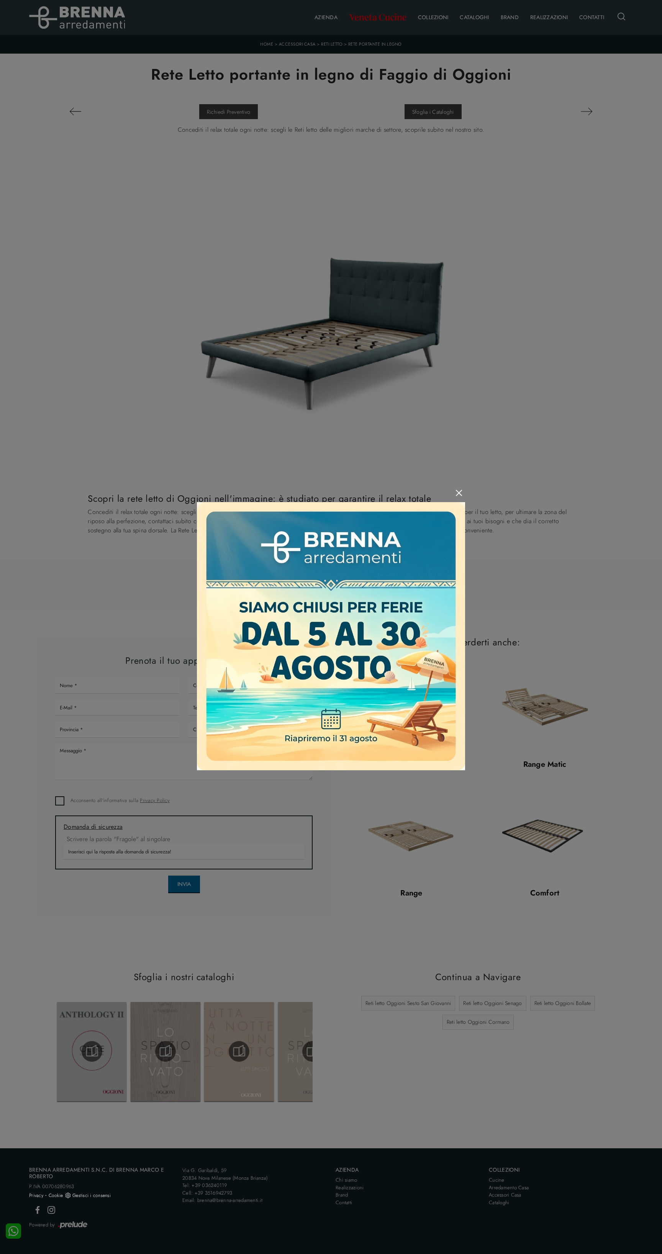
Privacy (36, 1195)
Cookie (56, 1195)
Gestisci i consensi (91, 1195)
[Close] (459, 493)
